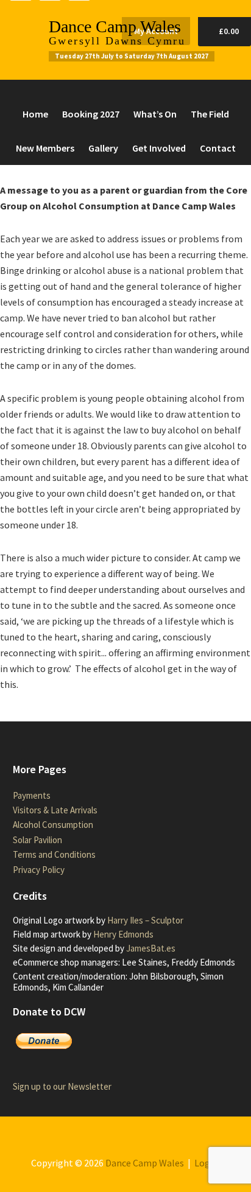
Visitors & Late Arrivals (55, 810)
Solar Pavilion (37, 840)
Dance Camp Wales (115, 26)
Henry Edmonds (123, 934)
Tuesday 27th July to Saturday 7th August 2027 (131, 56)
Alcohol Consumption (53, 824)
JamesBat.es (150, 948)
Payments (32, 795)
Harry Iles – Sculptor (145, 920)
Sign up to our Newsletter (62, 1086)
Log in (207, 1163)
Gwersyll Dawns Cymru (117, 41)
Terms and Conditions (54, 854)
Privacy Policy (39, 869)
